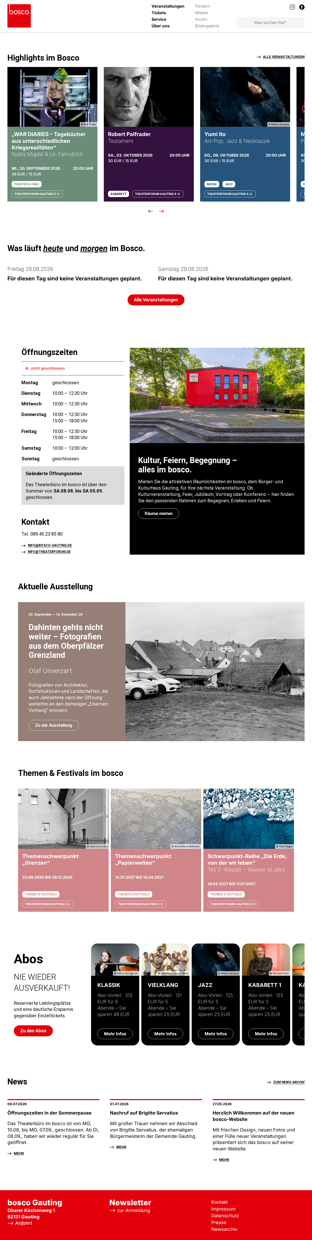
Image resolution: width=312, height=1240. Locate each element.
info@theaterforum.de (49, 552)
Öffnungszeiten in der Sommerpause (49, 1113)
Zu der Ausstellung (53, 725)
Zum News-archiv (289, 1082)
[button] (150, 211)
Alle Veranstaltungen (284, 57)
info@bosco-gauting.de (50, 545)
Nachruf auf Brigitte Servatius (144, 1113)
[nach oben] (300, 1228)
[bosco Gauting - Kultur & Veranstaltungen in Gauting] (19, 16)
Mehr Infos (115, 1033)
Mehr (19, 1153)
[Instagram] (292, 7)
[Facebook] (302, 7)
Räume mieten (159, 513)
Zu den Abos (33, 1030)
